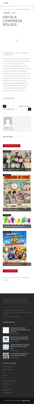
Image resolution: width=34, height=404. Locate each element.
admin (17, 52)
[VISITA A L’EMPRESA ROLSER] (8, 121)
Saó (4, 378)
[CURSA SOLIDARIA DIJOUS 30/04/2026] (17, 221)
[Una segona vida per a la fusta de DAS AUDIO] (17, 160)
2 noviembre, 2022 (8, 52)
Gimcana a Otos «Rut (12, 210)
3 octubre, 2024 (15, 333)
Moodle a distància (8, 369)
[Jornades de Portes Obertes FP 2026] (17, 248)
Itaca (4, 372)
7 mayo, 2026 (15, 350)
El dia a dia (11, 9)
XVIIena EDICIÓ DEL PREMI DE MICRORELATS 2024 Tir (20, 330)
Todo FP (5, 387)
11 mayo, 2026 (15, 341)
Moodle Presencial (8, 366)
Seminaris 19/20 (7, 389)
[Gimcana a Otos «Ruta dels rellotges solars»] (17, 192)
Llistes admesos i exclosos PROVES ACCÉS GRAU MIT (19, 346)
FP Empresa (6, 384)
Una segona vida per (12, 169)
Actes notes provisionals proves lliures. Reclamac (19, 338)
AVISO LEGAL (26, 400)
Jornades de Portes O (12, 264)
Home (4, 9)
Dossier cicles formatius (9, 381)
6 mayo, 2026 (15, 357)
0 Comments (25, 52)
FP (13, 12)
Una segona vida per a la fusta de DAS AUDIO (19, 354)
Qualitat (5, 375)
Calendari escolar (7, 392)
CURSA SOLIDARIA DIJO (13, 226)
